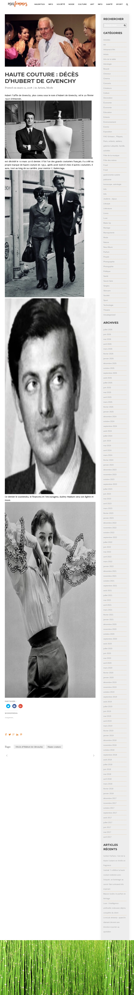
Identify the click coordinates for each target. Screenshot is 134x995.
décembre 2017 (109, 798)
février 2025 (108, 407)
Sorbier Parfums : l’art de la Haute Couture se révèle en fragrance (114, 860)
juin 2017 (107, 827)
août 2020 (107, 644)
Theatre (106, 310)
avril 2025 (107, 397)
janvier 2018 (108, 793)
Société (106, 295)
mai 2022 (107, 552)
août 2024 (107, 431)
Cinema (106, 78)
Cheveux (107, 74)
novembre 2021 (109, 576)
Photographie (109, 262)
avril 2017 (107, 837)
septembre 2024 (110, 426)
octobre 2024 (108, 421)
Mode (49, 87)
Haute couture (54, 747)
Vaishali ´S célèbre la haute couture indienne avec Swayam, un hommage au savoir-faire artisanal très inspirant (114, 879)
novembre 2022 (109, 528)
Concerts (107, 83)
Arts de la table (109, 59)
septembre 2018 (110, 755)
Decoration (107, 98)
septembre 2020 (110, 639)
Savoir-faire (108, 281)
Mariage (106, 228)
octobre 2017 (108, 808)
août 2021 (107, 590)
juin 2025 (107, 387)
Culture (106, 93)
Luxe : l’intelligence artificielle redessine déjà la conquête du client (114, 908)
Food (105, 165)
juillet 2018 (107, 764)
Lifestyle (106, 204)
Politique (106, 271)
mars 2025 (107, 402)
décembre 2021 (109, 571)
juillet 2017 (107, 822)
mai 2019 (107, 716)
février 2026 (108, 354)
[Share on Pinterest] (21, 734)
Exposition (107, 132)
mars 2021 (107, 610)
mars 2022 (107, 561)
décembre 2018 (109, 740)
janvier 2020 (108, 677)
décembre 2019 (109, 682)
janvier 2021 (108, 619)
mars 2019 (107, 726)
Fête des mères (109, 160)
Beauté (106, 69)
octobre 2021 (108, 581)
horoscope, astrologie (112, 184)
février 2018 (108, 789)
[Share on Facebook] (6, 734)
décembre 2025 (109, 363)
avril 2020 (107, 663)
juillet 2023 (107, 489)
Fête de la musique (111, 155)
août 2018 (107, 760)
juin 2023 (107, 494)
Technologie (108, 305)
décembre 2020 (109, 624)
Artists (41, 87)
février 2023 (108, 513)
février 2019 (108, 731)
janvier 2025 (108, 412)
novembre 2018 (109, 745)
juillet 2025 (107, 383)
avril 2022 (107, 557)
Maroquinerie (108, 233)
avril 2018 (107, 779)
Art (104, 45)
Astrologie (107, 64)
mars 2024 (107, 455)
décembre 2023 (109, 470)
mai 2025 (107, 392)
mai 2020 (107, 658)
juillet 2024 (107, 436)
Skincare (107, 291)
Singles (106, 286)
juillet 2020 (107, 648)
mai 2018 (107, 774)
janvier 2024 (108, 465)
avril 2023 (107, 503)
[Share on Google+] (13, 734)
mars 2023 (107, 508)
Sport (105, 300)
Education (107, 112)
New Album (108, 247)
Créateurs (107, 88)
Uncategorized (109, 315)
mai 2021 (107, 600)
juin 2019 (107, 711)
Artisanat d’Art (109, 49)
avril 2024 (107, 450)
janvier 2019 (108, 735)
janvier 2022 (108, 566)
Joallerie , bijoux (110, 199)
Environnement (109, 122)
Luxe (105, 218)
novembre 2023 (109, 474)
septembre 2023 (110, 484)
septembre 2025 (110, 373)
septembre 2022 (110, 537)
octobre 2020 (108, 634)
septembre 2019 (110, 697)
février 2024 (108, 460)
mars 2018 (107, 784)
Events (106, 127)
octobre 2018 (108, 750)
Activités (106, 40)
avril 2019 (107, 721)
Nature (106, 242)
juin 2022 (107, 547)
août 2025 (107, 378)
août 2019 (107, 702)
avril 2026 (107, 344)
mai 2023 (107, 499)
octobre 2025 (108, 368)
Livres (105, 213)
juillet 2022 (107, 542)
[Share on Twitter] (10, 734)
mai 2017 (107, 832)
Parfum (106, 252)
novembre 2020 (109, 629)
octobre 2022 (108, 532)
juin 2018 (107, 769)
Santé (105, 276)
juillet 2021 (107, 595)
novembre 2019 (109, 687)
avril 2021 (107, 605)
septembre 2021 (110, 586)
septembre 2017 (110, 813)
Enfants (106, 117)
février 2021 (108, 615)
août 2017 (107, 818)
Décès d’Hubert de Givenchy (29, 747)
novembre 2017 (109, 803)
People (106, 257)
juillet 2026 (107, 329)
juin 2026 (107, 334)
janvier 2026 (108, 358)
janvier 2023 (108, 518)
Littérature (107, 208)
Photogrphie (108, 266)
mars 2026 (107, 349)
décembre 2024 (109, 416)
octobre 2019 (108, 692)
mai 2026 (107, 339)
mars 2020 (107, 668)
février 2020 (108, 673)
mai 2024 (107, 445)
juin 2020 (107, 653)
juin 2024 (107, 441)
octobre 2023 (108, 479)
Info (105, 189)
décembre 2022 (109, 523)
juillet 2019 (107, 706)
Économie (107, 103)
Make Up (107, 223)
